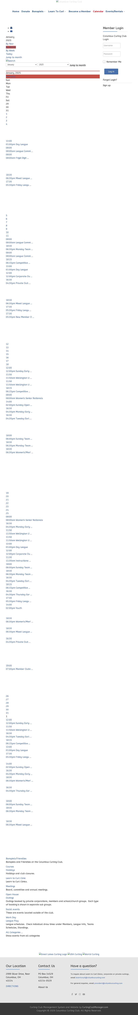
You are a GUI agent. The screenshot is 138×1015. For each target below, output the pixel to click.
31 (7, 713)
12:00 (9, 273)
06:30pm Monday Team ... (19, 249)
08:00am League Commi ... (19, 151)
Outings (10, 898)
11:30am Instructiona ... (18, 560)
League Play (12, 921)
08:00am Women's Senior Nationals (24, 398)
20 (7, 496)
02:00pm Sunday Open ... (19, 405)
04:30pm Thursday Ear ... (19, 594)
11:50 (9, 374)
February (10, 76)
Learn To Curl (56, 11)
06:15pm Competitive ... (18, 263)
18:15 (9, 259)
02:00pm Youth (14, 608)
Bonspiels (37, 11)
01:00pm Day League (17, 144)
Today (9, 54)
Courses (10, 866)
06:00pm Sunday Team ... (19, 439)
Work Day (11, 917)
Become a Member (80, 11)
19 (7, 493)
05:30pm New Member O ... (20, 317)
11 (7, 235)
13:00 (9, 141)
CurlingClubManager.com (95, 1007)
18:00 (9, 435)
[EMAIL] (11, 31)
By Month (11, 47)
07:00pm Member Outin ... (19, 669)
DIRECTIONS (12, 986)
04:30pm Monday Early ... (19, 411)
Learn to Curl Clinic (16, 878)
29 (7, 706)
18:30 (9, 175)
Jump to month (14, 57)
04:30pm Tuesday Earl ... (19, 418)
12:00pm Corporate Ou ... (19, 276)
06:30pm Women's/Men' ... (19, 452)
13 (7, 347)
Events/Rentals (114, 11)
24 (7, 510)
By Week (10, 50)
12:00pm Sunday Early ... (19, 371)
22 (7, 503)
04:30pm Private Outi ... (18, 283)
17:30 (9, 181)
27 (7, 699)
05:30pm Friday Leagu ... (18, 185)
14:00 (9, 401)
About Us (43, 987)
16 (7, 357)
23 (7, 506)
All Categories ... (14, 932)
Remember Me (113, 62)
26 (7, 696)
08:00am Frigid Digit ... (17, 158)
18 (7, 364)
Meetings (10, 886)
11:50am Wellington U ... (19, 378)
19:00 (9, 665)
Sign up (107, 85)
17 (7, 361)
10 (7, 232)
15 (7, 354)
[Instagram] (80, 994)
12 (7, 344)
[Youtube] (84, 994)
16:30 (9, 279)
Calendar (98, 11)
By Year (10, 44)
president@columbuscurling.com (108, 983)
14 (7, 351)
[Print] (11, 28)
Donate (25, 11)
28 (7, 703)
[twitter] (76, 994)
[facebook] (72, 994)
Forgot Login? (110, 80)
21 (7, 499)
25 (7, 513)
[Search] (10, 60)
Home (15, 11)
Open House (12, 894)
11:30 (9, 557)
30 (7, 709)
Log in (111, 71)
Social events (13, 909)
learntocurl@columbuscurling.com (90, 978)
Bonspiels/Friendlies (16, 858)
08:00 (9, 147)
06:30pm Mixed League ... (19, 178)
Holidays (10, 870)
